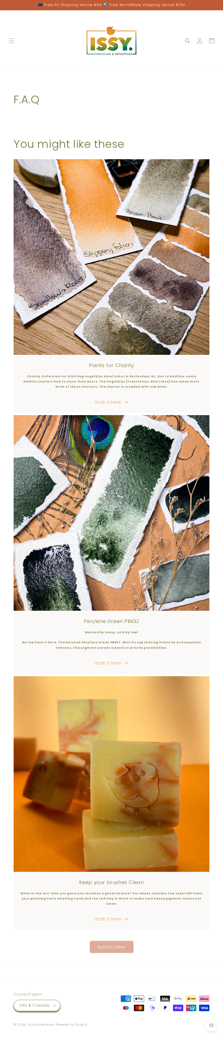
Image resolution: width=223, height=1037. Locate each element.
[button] (11, 41)
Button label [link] (111, 947)
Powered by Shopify (72, 1024)
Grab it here (107, 402)
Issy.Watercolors (41, 1024)
